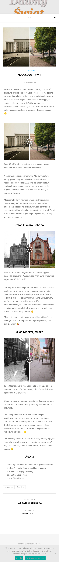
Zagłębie (20, 487)
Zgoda (19, 558)
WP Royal (37, 544)
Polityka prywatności (35, 558)
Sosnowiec (29, 70)
